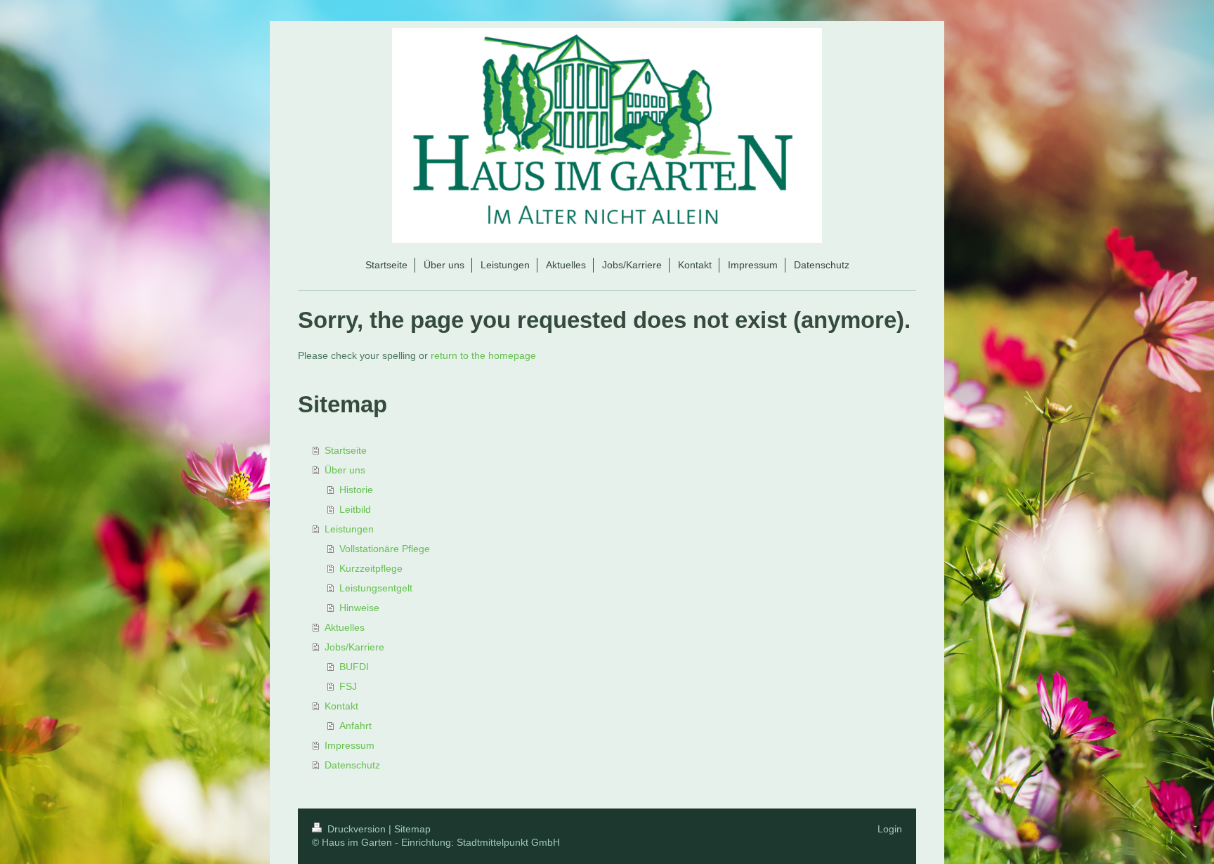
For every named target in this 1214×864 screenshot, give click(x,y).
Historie (356, 489)
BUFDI (354, 666)
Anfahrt (355, 725)
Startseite (346, 450)
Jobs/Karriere (354, 647)
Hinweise (359, 607)
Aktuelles (345, 627)
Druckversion (357, 828)
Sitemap (412, 828)
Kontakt (341, 706)
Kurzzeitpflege (371, 568)
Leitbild (355, 509)
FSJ (348, 686)
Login (889, 828)
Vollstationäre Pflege (384, 548)
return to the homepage (483, 355)
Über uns (345, 470)
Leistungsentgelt (375, 588)
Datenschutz (352, 765)
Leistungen (349, 529)
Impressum (349, 745)
